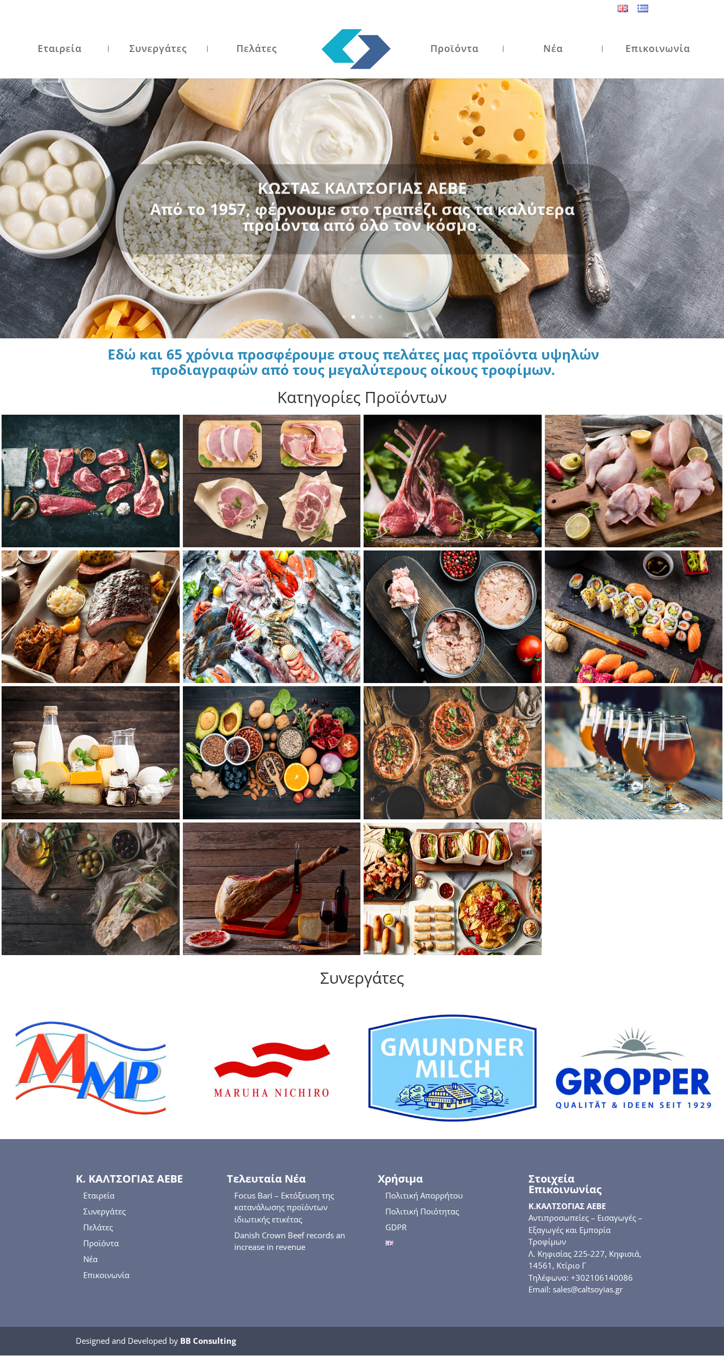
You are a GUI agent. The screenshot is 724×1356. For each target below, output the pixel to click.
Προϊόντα (454, 50)
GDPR (396, 1227)
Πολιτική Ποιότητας (422, 1211)
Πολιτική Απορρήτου (424, 1195)
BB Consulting (208, 1340)
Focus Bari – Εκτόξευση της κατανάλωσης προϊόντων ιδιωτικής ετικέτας (284, 1207)
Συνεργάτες (158, 50)
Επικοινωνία (657, 50)
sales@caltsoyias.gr (588, 1289)
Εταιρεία (60, 50)
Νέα (553, 50)
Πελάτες (256, 50)
